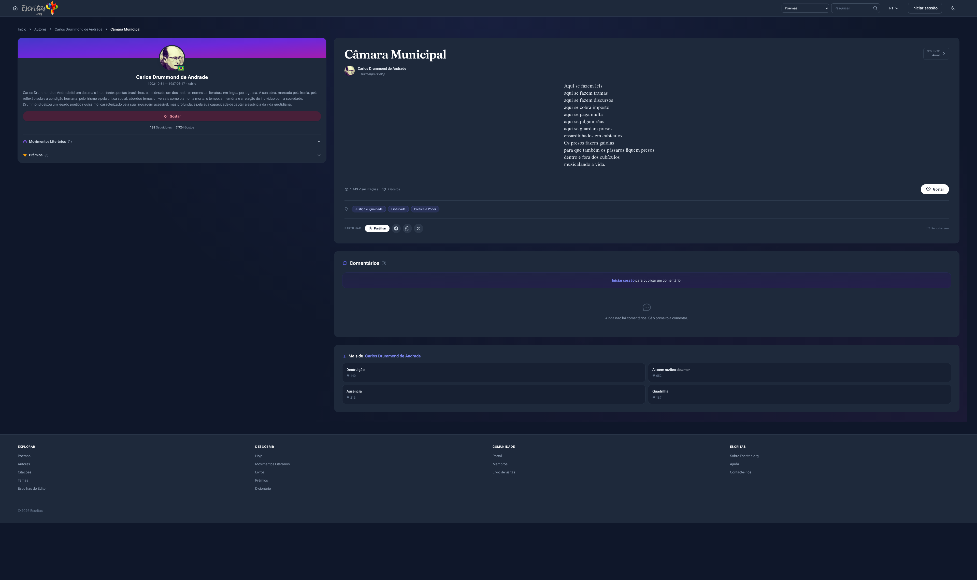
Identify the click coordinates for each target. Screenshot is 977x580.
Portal (497, 456)
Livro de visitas (504, 472)
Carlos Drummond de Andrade (78, 29)
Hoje (258, 456)
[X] (418, 228)
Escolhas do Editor (32, 488)
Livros (260, 472)
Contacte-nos (740, 472)
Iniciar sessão (925, 8)
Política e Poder (425, 209)
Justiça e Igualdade (369, 209)
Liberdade (398, 209)
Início (22, 29)
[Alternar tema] (953, 8)
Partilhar (380, 228)
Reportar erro (940, 228)
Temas (23, 480)
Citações (24, 472)
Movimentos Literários (272, 464)
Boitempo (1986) (372, 74)
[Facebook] (396, 228)
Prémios (261, 480)
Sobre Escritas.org (744, 456)
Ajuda (734, 464)
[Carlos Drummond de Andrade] (349, 71)
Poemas (24, 456)
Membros (500, 464)
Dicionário (263, 488)
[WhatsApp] (407, 228)
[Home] (15, 8)
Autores (40, 29)
